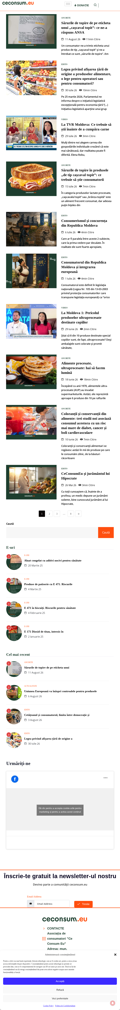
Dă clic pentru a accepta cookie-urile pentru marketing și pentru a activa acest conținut (60, 810)
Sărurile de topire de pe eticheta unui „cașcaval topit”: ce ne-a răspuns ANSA (85, 27)
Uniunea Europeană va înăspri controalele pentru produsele (60, 691)
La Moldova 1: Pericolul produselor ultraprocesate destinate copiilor (81, 317)
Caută (10, 523)
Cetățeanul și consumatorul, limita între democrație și (56, 714)
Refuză (60, 989)
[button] (115, 954)
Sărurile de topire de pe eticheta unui (46, 667)
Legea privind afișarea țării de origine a (48, 738)
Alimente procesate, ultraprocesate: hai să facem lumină (83, 368)
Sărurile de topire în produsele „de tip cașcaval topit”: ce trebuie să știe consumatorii (84, 175)
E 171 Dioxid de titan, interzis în (43, 631)
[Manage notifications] (112, 1003)
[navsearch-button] (95, 5)
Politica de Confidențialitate (65, 1006)
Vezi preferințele (60, 998)
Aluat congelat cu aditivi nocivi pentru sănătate (52, 560)
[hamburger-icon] (68, 4)
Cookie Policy (48, 1006)
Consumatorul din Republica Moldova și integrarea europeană (83, 267)
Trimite (85, 904)
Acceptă (60, 981)
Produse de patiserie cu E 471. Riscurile (48, 584)
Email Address (34, 896)
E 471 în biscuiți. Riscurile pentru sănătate (50, 607)
